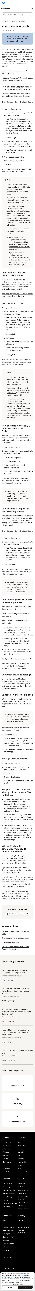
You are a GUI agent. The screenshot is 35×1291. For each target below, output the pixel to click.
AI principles (22, 1202)
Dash (19, 1155)
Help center (5, 9)
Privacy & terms (23, 1190)
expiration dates (13, 811)
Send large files (8, 1183)
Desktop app (7, 1142)
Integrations (7, 1149)
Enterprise (21, 1152)
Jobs (19, 1224)
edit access (17, 861)
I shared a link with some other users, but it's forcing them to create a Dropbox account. (17, 991)
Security (5, 1158)
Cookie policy (22, 1193)
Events (5, 1224)
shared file (15, 390)
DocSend (21, 1158)
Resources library (8, 1230)
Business (20, 1149)
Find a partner (7, 1250)
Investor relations (23, 1227)
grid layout (22, 128)
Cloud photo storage (9, 1190)
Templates (6, 1168)
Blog (4, 1220)
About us (20, 1220)
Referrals (6, 1240)
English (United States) (10, 1269)
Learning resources (24, 1209)
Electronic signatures (10, 1203)
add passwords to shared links (19, 664)
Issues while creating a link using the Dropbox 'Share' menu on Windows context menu (15, 1032)
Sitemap (20, 1205)
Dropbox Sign (22, 1162)
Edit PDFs (6, 1200)
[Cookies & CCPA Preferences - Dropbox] (17, 1281)
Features (6, 1152)
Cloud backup (7, 1197)
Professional (21, 1145)
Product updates (23, 1172)
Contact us (21, 1187)
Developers (6, 1234)
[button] (4, 14)
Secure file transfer (9, 1193)
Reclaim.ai (21, 1165)
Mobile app (6, 1145)
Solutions (6, 1155)
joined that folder (16, 641)
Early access (7, 1162)
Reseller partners (8, 1244)
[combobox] (17, 15)
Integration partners (9, 1247)
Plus (19, 1142)
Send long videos (8, 1187)
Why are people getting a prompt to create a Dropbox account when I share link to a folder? (16, 1011)
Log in (6, 109)
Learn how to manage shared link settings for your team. (19, 246)
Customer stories (8, 1227)
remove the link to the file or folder (19, 635)
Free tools (6, 1172)
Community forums (9, 1237)
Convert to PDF (8, 1207)
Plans (19, 1168)
